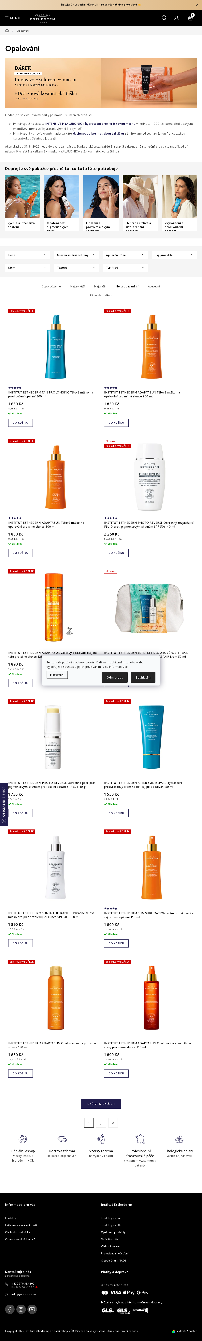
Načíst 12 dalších (101, 1103)
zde (125, 667)
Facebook (10, 1309)
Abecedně (154, 286)
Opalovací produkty (113, 1232)
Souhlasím (143, 677)
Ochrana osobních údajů (20, 1239)
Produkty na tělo (111, 1225)
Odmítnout (115, 677)
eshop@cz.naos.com (24, 1294)
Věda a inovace (110, 1246)
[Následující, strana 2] (101, 1123)
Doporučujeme (51, 286)
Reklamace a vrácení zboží (21, 1225)
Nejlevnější (77, 286)
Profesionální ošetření (114, 1253)
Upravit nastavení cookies (122, 1331)
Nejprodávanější (127, 286)
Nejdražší (100, 286)
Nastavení (57, 675)
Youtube (32, 1309)
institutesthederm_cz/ (21, 1309)
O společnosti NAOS (113, 1260)
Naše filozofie (110, 1239)
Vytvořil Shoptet (187, 1331)
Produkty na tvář (111, 1218)
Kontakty (10, 1218)
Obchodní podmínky (17, 1232)
